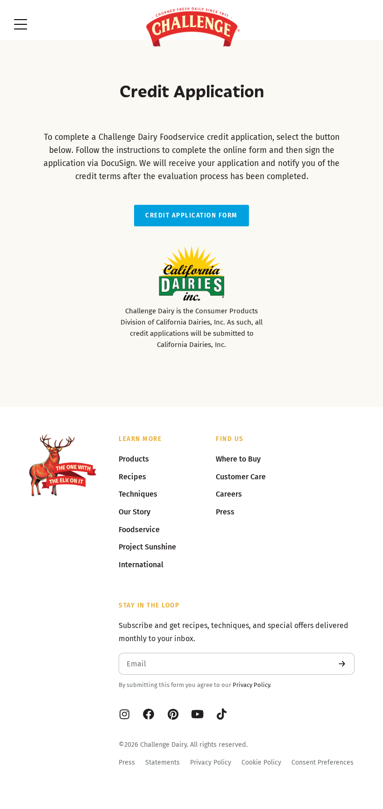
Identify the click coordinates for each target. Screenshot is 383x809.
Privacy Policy (251, 684)
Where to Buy (238, 459)
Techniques (138, 494)
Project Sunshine (147, 546)
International (141, 564)
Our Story (134, 511)
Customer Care (241, 476)
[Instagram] (124, 714)
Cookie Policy (261, 762)
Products (134, 459)
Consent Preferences (322, 762)
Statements (162, 762)
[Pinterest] (172, 714)
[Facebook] (148, 714)
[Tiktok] (221, 714)
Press (127, 762)
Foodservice (139, 529)
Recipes (132, 476)
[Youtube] (197, 714)
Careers (229, 494)
